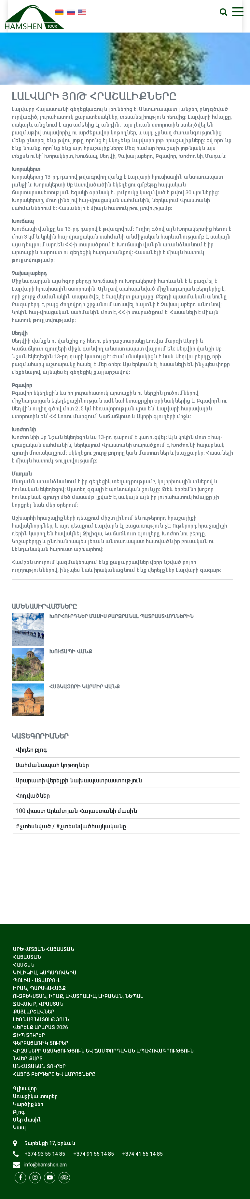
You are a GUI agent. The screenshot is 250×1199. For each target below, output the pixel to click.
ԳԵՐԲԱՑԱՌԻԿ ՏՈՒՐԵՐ (40, 1043)
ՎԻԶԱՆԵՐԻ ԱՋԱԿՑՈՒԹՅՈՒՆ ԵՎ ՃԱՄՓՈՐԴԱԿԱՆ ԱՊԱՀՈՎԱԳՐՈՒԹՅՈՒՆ (103, 1050)
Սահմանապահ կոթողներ (52, 765)
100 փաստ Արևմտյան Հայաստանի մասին (76, 811)
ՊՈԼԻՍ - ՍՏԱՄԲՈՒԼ (37, 980)
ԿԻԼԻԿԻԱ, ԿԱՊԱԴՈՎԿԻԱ (44, 972)
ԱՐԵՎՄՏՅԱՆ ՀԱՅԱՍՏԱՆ (43, 949)
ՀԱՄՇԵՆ (24, 964)
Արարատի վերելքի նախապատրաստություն (79, 780)
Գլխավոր (25, 1088)
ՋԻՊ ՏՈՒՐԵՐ (29, 1035)
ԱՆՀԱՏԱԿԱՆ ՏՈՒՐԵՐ (39, 1066)
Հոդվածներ (33, 796)
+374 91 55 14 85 (93, 1153)
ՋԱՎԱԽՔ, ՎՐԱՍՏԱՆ (38, 1003)
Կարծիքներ (28, 1104)
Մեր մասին (27, 1119)
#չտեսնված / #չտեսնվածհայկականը (71, 826)
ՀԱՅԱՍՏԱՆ (27, 957)
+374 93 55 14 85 (44, 1153)
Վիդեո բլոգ (31, 750)
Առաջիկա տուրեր (35, 1096)
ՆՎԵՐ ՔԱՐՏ (28, 1058)
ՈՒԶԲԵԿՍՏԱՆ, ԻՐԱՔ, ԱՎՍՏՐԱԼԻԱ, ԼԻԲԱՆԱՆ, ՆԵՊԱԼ (78, 996)
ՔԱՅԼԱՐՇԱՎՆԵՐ (33, 1011)
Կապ (19, 1127)
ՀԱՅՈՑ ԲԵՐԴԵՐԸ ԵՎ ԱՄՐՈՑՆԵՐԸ (54, 1074)
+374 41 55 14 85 (142, 1153)
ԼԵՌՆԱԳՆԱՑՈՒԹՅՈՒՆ (41, 1019)
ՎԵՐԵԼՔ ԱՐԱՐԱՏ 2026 (40, 1027)
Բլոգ (19, 1111)
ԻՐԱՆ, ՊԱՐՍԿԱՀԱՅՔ (39, 988)
